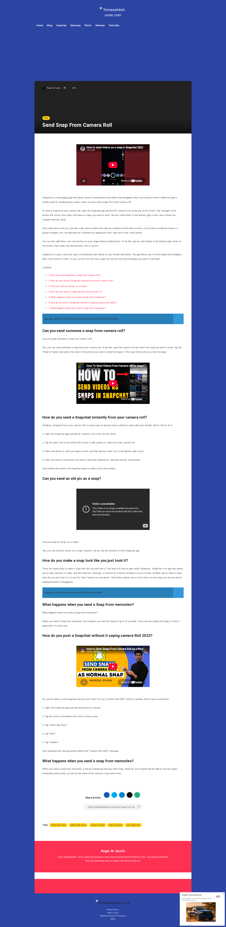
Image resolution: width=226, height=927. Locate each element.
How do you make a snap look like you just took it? (75, 291)
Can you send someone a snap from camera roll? (74, 275)
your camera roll (133, 825)
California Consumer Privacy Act (112, 916)
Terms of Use (112, 913)
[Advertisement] (113, 53)
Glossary (75, 25)
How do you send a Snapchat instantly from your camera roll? (81, 280)
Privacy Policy (112, 910)
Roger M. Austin (113, 851)
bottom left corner (59, 825)
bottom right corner (78, 825)
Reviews (100, 25)
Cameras (61, 25)
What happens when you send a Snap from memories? (77, 297)
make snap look (115, 825)
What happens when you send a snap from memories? (77, 308)
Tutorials (114, 25)
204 (74, 88)
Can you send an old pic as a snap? (68, 286)
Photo (88, 25)
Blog (49, 25)
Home (39, 25)
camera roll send (97, 825)
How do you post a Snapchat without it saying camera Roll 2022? (82, 302)
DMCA (112, 919)
